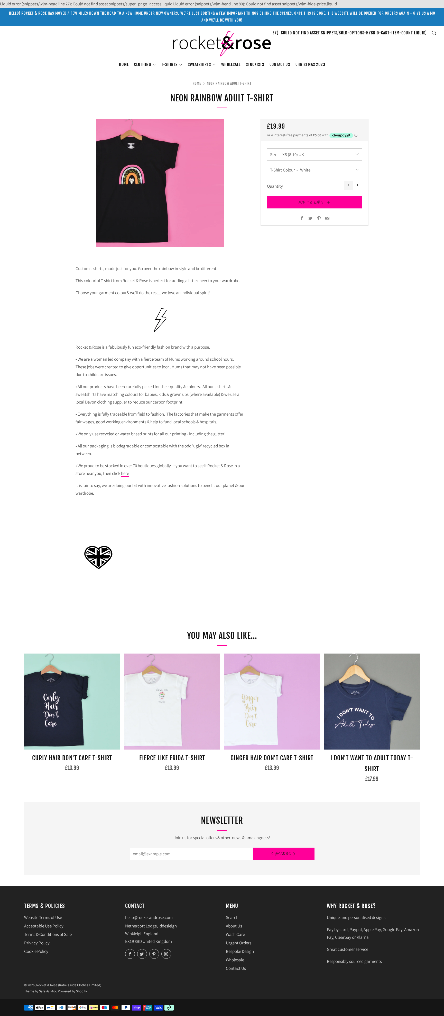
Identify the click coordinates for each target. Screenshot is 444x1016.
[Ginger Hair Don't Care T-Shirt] (272, 702)
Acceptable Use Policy (43, 926)
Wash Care (235, 934)
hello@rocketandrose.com (149, 917)
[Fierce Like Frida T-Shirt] (172, 702)
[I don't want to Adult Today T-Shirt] (372, 702)
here (125, 473)
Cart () (310, 32)
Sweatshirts (199, 64)
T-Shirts (169, 64)
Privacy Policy (37, 943)
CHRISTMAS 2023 (310, 64)
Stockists (255, 64)
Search (232, 917)
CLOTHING (142, 64)
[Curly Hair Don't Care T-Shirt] (72, 702)
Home (124, 64)
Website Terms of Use (43, 917)
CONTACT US (280, 64)
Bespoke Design (240, 951)
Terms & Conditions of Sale (48, 934)
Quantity (275, 186)
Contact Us (236, 968)
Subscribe (281, 853)
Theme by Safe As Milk (40, 991)
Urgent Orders (238, 943)
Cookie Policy (36, 951)
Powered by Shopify (72, 991)
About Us (234, 926)
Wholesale (230, 64)
